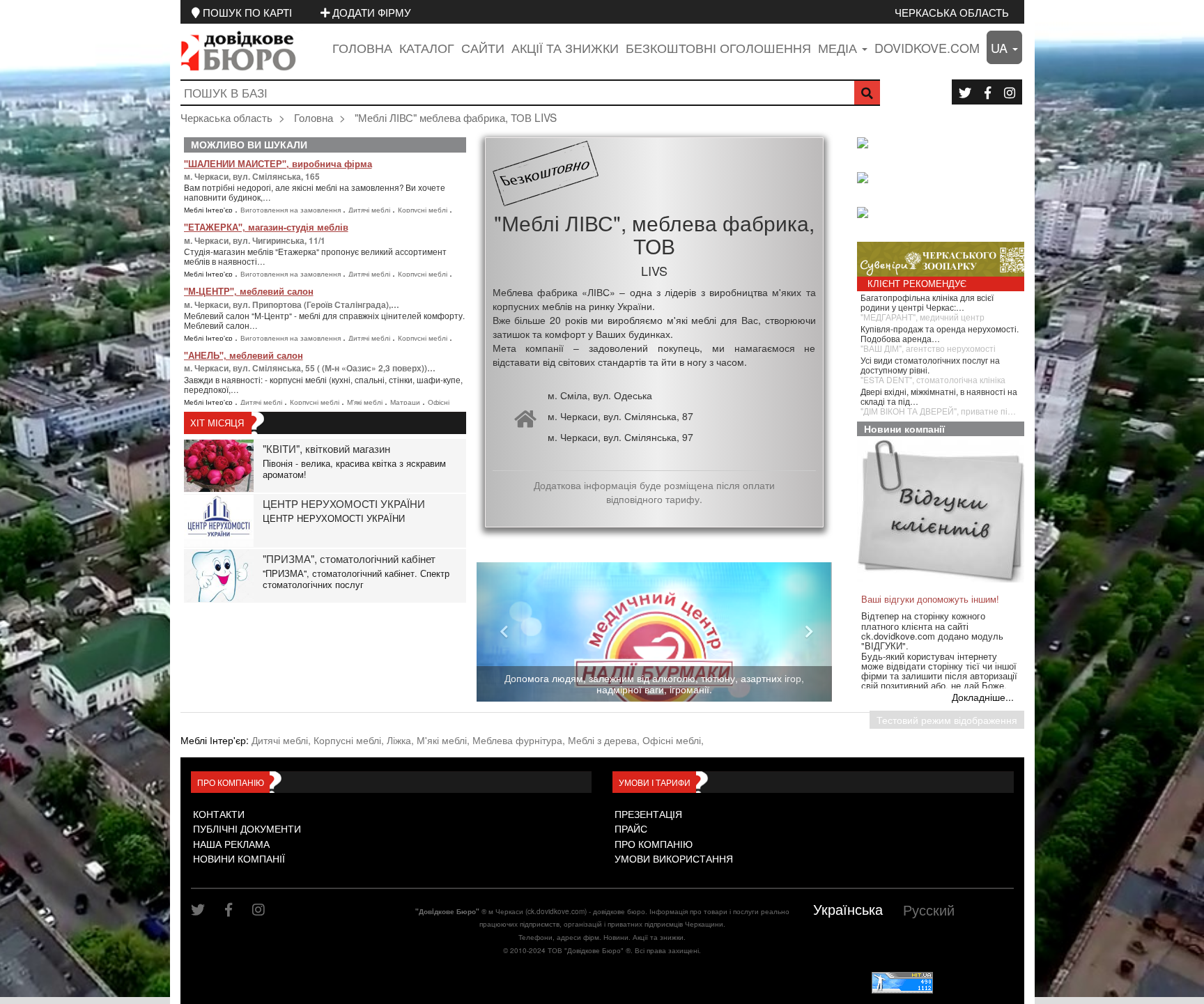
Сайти (482, 47)
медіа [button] (839, 47)
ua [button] (1001, 47)
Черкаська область (952, 12)
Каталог (426, 47)
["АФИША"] (944, 214)
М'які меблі (366, 402)
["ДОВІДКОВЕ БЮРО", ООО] (944, 179)
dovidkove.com (927, 47)
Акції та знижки (565, 47)
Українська (848, 909)
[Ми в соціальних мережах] (965, 92)
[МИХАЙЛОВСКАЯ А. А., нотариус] (944, 144)
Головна (362, 47)
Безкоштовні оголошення (718, 47)
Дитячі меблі (370, 210)
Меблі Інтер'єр (209, 210)
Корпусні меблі (423, 210)
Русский (929, 909)
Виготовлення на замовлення (291, 210)
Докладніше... (983, 697)
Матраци (406, 402)
